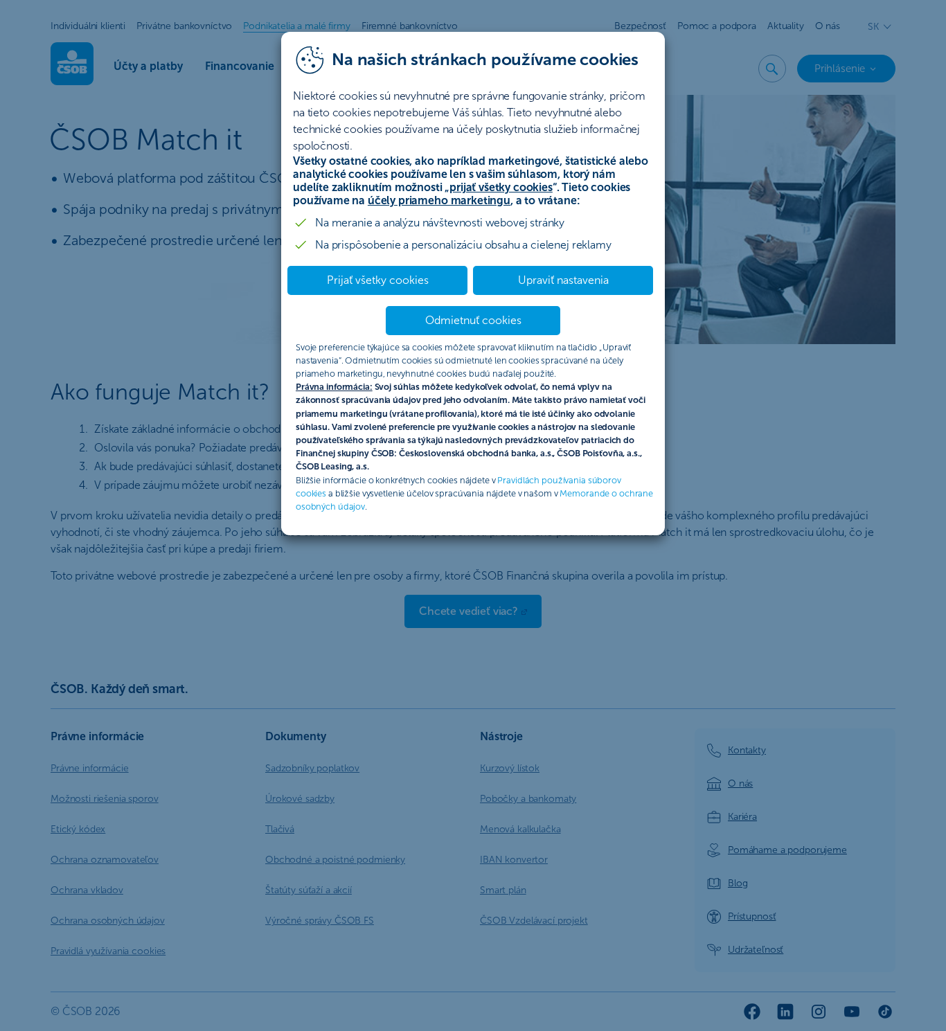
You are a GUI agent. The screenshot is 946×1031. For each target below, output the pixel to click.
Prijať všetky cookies (378, 280)
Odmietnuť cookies (473, 320)
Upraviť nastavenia (563, 280)
